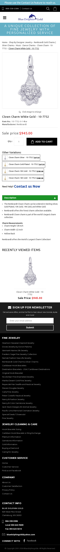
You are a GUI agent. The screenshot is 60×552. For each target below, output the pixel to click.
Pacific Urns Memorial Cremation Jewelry (20, 411)
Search (48, 8)
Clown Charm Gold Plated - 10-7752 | (26, 164)
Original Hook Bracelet (12, 373)
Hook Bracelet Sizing (11, 429)
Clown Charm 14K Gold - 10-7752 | (26, 178)
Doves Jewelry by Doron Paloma (17, 347)
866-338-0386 (12, 8)
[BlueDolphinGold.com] (31, 20)
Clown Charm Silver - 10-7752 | (24, 158)
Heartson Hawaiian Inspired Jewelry (18, 343)
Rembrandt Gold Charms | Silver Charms (20, 362)
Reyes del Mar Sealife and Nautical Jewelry (21, 384)
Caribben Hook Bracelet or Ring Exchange (21, 433)
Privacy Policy (8, 490)
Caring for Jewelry (10, 452)
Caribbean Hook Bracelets (14, 365)
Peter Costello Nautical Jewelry (16, 395)
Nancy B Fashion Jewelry (13, 399)
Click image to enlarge (31, 112)
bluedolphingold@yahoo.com (21, 534)
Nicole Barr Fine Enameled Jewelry (18, 377)
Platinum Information (11, 437)
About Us (6, 482)
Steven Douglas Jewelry (13, 388)
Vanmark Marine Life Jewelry (15, 350)
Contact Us (27, 8)
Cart (55, 8)
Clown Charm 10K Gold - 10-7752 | (26, 171)
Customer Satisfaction (12, 486)
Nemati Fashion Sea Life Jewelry (16, 358)
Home (5, 463)
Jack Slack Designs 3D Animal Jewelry (19, 407)
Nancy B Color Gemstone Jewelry (17, 403)
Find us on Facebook (11, 470)
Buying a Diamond (10, 448)
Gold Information (9, 444)
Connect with (11, 541)
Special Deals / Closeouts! (13, 414)
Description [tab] (10, 198)
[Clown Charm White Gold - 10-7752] (30, 105)
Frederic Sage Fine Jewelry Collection (19, 354)
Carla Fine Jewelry (10, 392)
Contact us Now (27, 186)
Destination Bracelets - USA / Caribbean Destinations (26, 369)
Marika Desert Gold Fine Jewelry (16, 380)
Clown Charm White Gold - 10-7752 (30, 293)
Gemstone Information (12, 440)
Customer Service (10, 467)
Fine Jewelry (7, 418)
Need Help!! (7, 186)
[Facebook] (30, 541)
